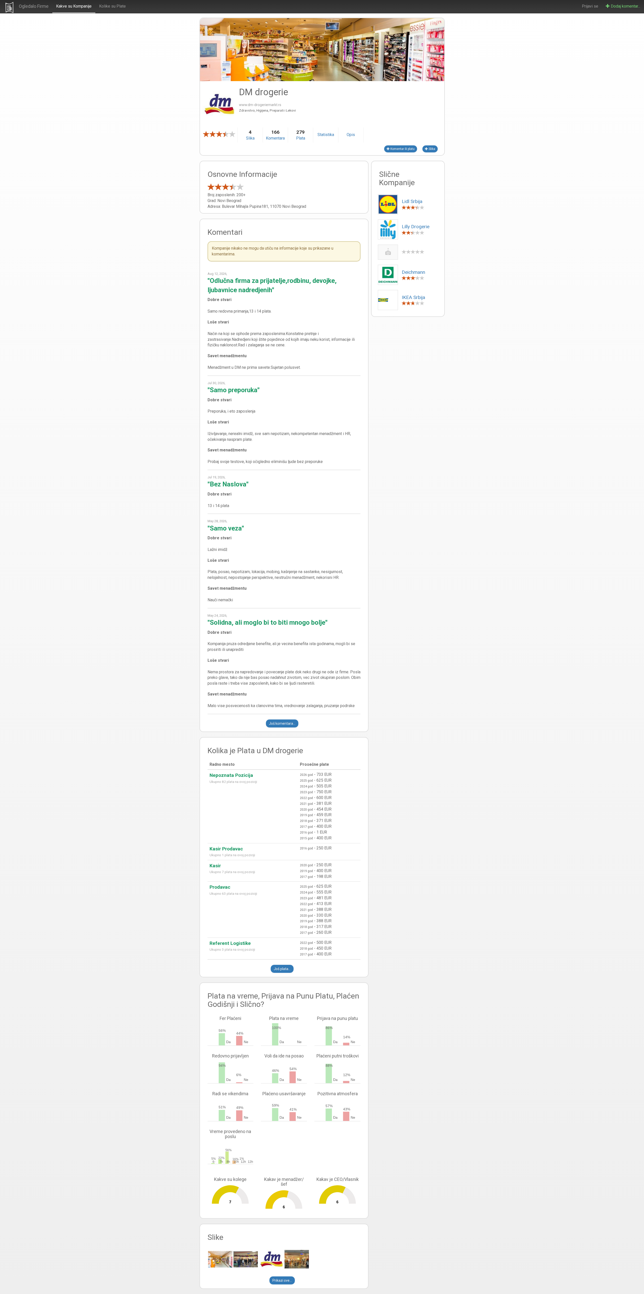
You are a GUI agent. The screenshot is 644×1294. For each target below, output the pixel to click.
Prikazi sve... (282, 1280)
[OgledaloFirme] (9, 7)
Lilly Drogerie (415, 226)
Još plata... (282, 969)
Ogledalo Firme (34, 6)
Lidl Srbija (412, 201)
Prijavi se (590, 6)
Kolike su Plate (112, 6)
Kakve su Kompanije (74, 6)
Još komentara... (282, 723)
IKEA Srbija (413, 297)
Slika (431, 149)
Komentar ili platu (402, 149)
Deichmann (413, 272)
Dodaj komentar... (625, 6)
